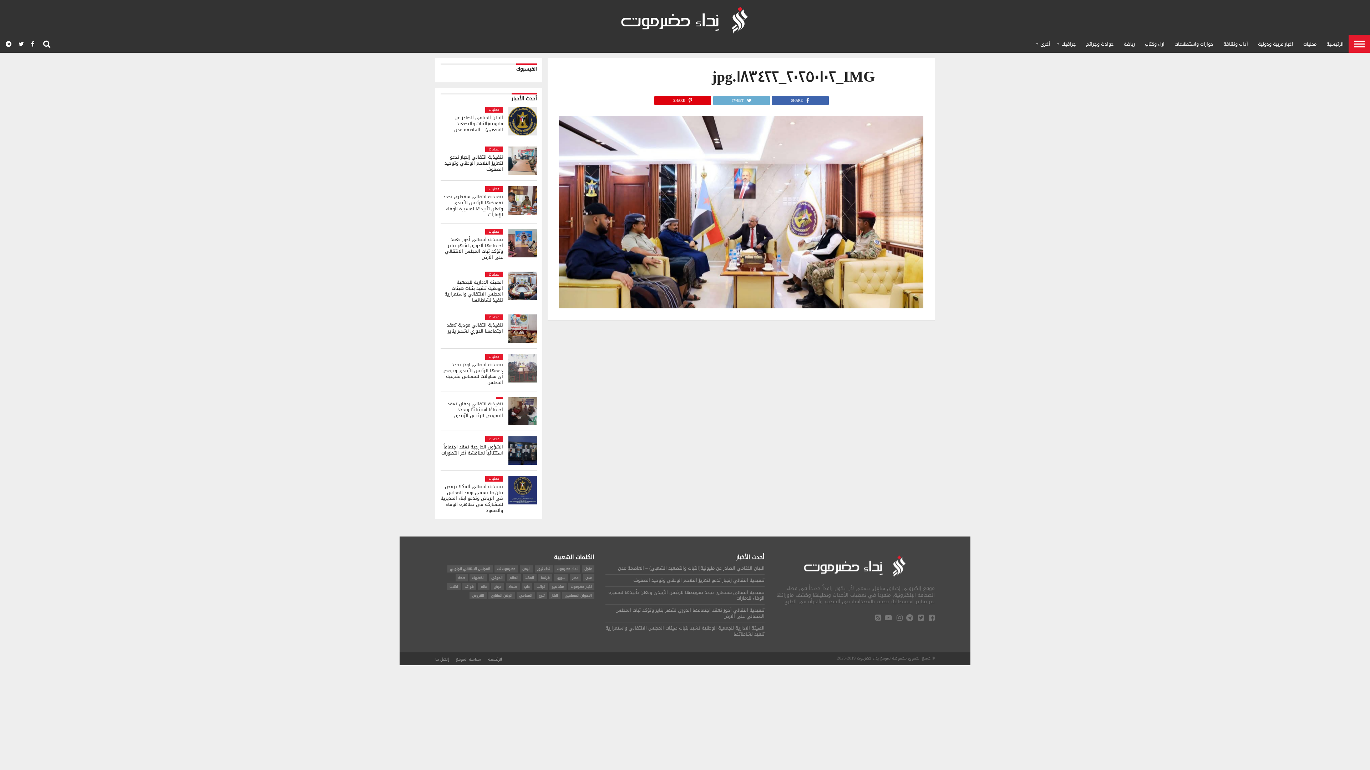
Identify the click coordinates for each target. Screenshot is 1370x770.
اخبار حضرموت (581, 586)
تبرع (542, 595)
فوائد (469, 586)
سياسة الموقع (468, 659)
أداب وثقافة (1235, 44)
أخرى (1045, 44)
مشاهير (558, 586)
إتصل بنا (442, 659)
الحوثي (497, 577)
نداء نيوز (543, 568)
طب (527, 586)
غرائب (541, 586)
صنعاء (512, 586)
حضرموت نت (506, 568)
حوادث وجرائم (1100, 44)
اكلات (454, 586)
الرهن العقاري (501, 595)
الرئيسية (1335, 44)
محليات (1309, 44)
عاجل (588, 568)
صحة (461, 577)
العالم (513, 577)
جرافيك (1068, 44)
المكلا (529, 577)
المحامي (525, 595)
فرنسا (545, 577)
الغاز (555, 595)
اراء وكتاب (1154, 44)
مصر (575, 577)
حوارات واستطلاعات (1193, 44)
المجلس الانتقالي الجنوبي (470, 568)
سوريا (561, 577)
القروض (478, 595)
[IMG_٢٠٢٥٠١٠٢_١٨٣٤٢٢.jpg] (741, 306)
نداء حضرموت (567, 568)
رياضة (1129, 44)
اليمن (526, 568)
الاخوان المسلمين (578, 595)
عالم (484, 586)
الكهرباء (478, 577)
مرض (498, 586)
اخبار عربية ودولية (1275, 44)
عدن (588, 577)
